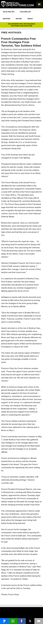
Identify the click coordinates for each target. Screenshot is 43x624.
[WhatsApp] (13, 621)
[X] (30, 621)
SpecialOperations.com (17, 4)
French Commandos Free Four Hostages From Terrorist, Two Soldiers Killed (21, 42)
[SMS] (4, 621)
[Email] (38, 621)
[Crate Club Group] (21, 613)
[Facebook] (21, 621)
